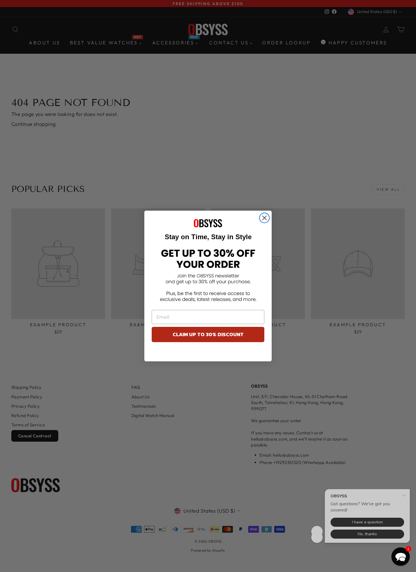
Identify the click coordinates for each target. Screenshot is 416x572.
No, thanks (208, 353)
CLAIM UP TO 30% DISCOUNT (208, 334)
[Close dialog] (264, 218)
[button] (400, 556)
